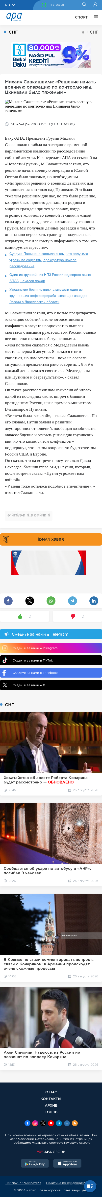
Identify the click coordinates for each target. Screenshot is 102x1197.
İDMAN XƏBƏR (51, 539)
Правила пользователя (23, 1183)
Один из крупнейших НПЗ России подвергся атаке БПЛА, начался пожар (50, 278)
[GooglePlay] (35, 1164)
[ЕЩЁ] (94, 17)
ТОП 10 (51, 1112)
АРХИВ (51, 1105)
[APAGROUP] (51, 1152)
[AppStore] (67, 1164)
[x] (43, 1123)
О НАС (51, 1092)
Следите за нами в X (29, 685)
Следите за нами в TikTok (33, 660)
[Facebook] (27, 1123)
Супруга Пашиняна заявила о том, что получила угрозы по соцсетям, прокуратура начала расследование (48, 260)
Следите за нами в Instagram (35, 648)
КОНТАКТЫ (51, 1099)
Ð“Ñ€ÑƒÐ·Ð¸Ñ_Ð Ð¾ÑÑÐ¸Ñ (28, 515)
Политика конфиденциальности (71, 1183)
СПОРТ (81, 17)
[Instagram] (35, 1123)
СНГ (94, 32)
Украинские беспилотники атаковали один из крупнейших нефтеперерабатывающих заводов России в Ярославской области (48, 295)
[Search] (84, 4)
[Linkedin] (67, 1123)
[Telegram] (59, 1123)
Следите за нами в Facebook (35, 673)
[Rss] (75, 1123)
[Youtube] (51, 1123)
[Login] (95, 4)
